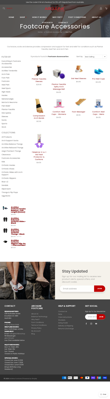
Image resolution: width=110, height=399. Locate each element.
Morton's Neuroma (9, 102)
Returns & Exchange (66, 329)
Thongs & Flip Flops (10, 192)
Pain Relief (6, 106)
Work (4, 127)
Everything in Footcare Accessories (11, 62)
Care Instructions (65, 317)
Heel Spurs (6, 88)
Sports (4, 123)
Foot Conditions (77, 17)
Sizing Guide (63, 323)
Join (99, 288)
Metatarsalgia (7, 99)
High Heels (6, 92)
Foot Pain (5, 78)
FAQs (60, 314)
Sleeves (5, 116)
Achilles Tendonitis (9, 70)
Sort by (79, 56)
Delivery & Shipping (65, 326)
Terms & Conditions (39, 325)
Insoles (4, 95)
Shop (23, 17)
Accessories (7, 67)
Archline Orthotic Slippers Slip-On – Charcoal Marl (18, 243)
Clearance (6, 154)
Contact (63, 22)
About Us (96, 17)
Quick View (39, 71)
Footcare (5, 81)
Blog (33, 334)
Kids (3, 161)
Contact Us (62, 311)
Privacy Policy (36, 328)
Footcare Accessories (54, 32)
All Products (7, 137)
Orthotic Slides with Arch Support (12, 173)
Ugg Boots (6, 196)
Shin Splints (6, 113)
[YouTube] (96, 323)
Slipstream (6, 189)
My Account (35, 331)
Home (11, 17)
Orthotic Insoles (8, 165)
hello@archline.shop (17, 334)
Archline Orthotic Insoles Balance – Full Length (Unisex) (18, 209)
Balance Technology (39, 317)
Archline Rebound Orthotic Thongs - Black (17, 231)
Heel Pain (5, 84)
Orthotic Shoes (8, 169)
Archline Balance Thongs (12, 144)
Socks (4, 120)
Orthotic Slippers (9, 178)
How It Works (39, 17)
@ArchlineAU (9, 338)
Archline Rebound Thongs (12, 147)
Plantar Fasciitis (8, 109)
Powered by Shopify (30, 379)
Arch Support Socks (10, 140)
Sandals (5, 185)
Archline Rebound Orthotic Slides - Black (18, 220)
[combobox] (95, 57)
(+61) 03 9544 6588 (12, 325)
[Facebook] (86, 323)
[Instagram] (91, 323)
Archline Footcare (15, 379)
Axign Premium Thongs (11, 151)
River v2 (5, 182)
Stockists (47, 22)
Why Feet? (57, 17)
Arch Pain (6, 74)
